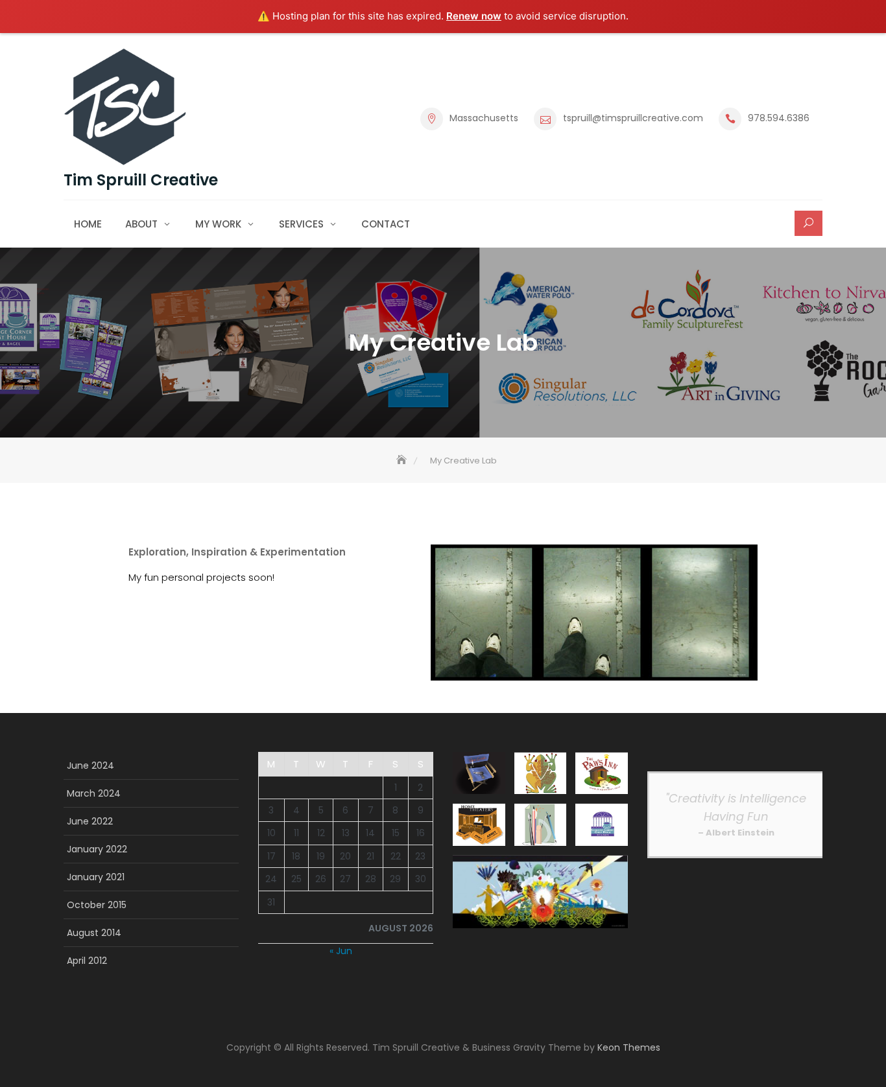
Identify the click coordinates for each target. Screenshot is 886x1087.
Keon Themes (628, 1047)
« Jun (340, 950)
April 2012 (87, 960)
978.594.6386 (778, 117)
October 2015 (96, 904)
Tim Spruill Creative (141, 180)
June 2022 (90, 821)
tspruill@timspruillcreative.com (633, 117)
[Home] (403, 460)
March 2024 (94, 793)
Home (88, 224)
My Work (218, 224)
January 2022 (97, 849)
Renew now (473, 16)
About (141, 224)
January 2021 (96, 877)
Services (301, 224)
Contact (385, 224)
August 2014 (94, 932)
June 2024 (90, 765)
